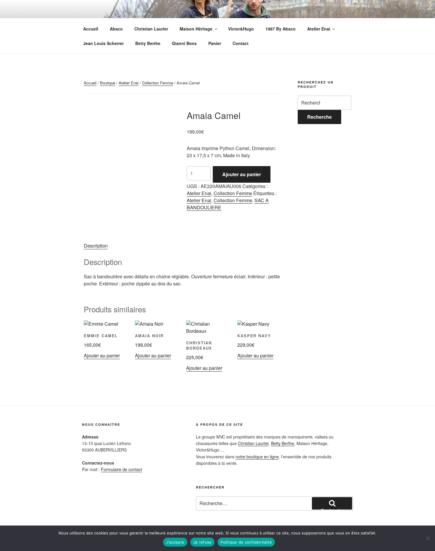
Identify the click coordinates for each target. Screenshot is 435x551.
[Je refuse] (428, 538)
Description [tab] (96, 245)
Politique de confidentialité (246, 542)
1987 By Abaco (280, 29)
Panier (214, 43)
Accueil (90, 29)
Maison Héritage (196, 29)
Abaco (116, 29)
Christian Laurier (151, 29)
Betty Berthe (147, 43)
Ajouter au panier (241, 174)
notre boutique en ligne (257, 457)
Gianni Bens (184, 43)
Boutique (107, 83)
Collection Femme (157, 83)
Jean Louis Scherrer (103, 43)
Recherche (319, 116)
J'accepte (175, 542)
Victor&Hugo (241, 29)
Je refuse (202, 542)
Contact (241, 43)
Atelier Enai (318, 29)
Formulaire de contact (121, 469)
